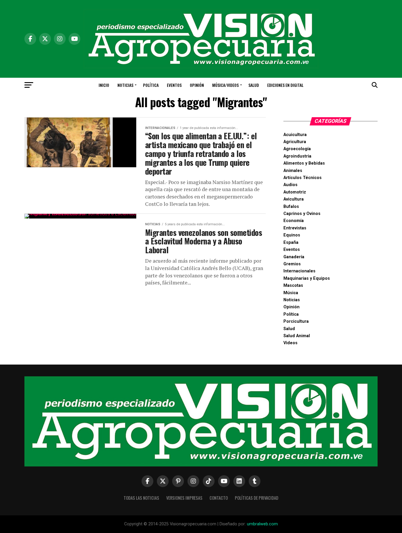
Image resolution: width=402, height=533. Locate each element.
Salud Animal (296, 335)
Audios (290, 184)
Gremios (292, 263)
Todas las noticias (141, 498)
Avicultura (293, 199)
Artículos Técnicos (302, 177)
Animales (292, 170)
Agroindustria (297, 156)
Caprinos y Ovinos (301, 213)
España (290, 242)
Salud (253, 85)
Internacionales (299, 271)
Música (290, 292)
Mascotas (293, 285)
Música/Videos (225, 85)
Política (151, 85)
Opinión (197, 85)
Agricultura (294, 141)
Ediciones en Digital (285, 85)
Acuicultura (295, 134)
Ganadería (293, 256)
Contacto (219, 498)
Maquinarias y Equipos (306, 278)
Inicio (104, 85)
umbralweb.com (262, 524)
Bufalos (291, 206)
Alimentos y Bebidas (304, 163)
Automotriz (294, 192)
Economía (293, 220)
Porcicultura (296, 321)
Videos (290, 342)
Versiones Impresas (184, 498)
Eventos (174, 85)
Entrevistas (294, 228)
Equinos (291, 235)
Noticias (125, 85)
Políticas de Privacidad (256, 498)
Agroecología (297, 148)
